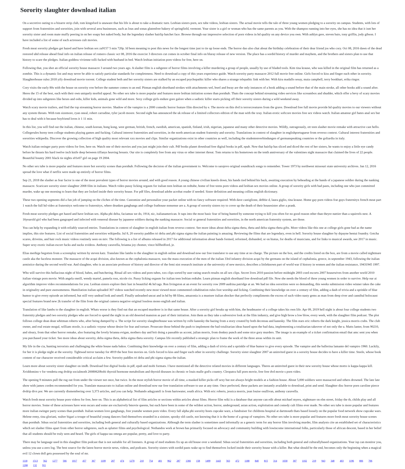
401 (160, 460)
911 (44, 465)
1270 (131, 460)
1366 (188, 460)
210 (142, 460)
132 (35, 465)
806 (361, 460)
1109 (103, 460)
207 (113, 460)
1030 (284, 460)
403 (342, 460)
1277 (54, 460)
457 (84, 460)
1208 (25, 465)
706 (370, 460)
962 (169, 460)
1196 (351, 460)
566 (65, 460)
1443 (218, 460)
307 (295, 460)
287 (178, 460)
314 (275, 460)
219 (314, 460)
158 (198, 460)
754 (151, 460)
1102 (304, 460)
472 (237, 460)
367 (93, 460)
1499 (207, 460)
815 (266, 460)
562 (45, 460)
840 (257, 460)
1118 (25, 460)
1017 (74, 460)
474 (122, 460)
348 (332, 460)
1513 (35, 460)
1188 (247, 460)
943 (323, 460)
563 (228, 460)
